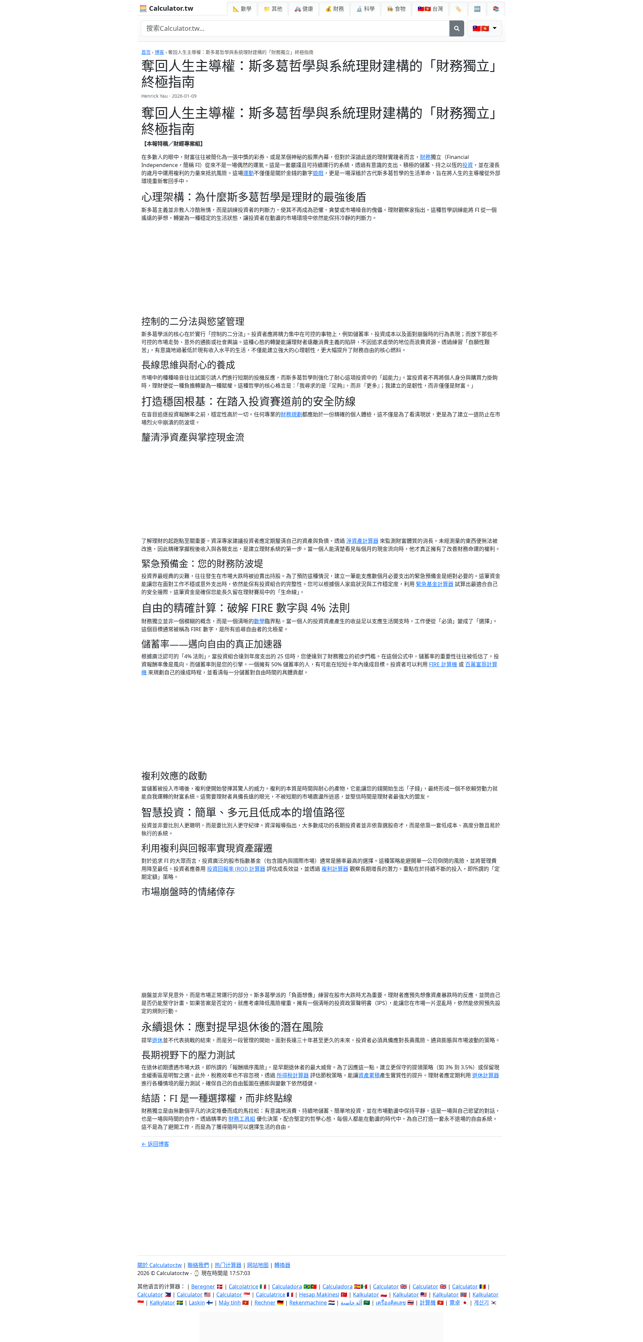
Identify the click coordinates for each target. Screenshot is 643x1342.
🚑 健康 (303, 8)
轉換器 (282, 1265)
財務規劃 (291, 414)
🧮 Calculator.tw (166, 8)
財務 (425, 157)
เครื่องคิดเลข (391, 1302)
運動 (248, 173)
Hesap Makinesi (319, 1294)
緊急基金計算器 (434, 584)
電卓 (454, 1302)
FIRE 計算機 (443, 664)
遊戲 (318, 173)
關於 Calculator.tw (159, 1265)
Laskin (197, 1302)
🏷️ (458, 8)
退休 (157, 1040)
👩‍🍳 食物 (396, 8)
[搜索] (456, 28)
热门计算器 (228, 1265)
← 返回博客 (155, 1144)
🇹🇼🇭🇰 (430, 8)
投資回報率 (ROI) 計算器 (236, 868)
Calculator (386, 1286)
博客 (159, 52)
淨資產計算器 (362, 540)
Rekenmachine (308, 1302)
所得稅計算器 (293, 1075)
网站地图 (258, 1265)
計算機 (428, 1302)
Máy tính (230, 1302)
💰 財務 (334, 8)
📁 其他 (273, 8)
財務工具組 (241, 1118)
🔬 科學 (365, 8)
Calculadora (287, 1286)
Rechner (265, 1302)
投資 (467, 165)
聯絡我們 (198, 1265)
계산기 (481, 1302)
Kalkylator (162, 1302)
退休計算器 (485, 1075)
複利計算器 (335, 868)
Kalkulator (366, 1294)
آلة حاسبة (351, 1302)
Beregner (203, 1286)
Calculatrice (270, 1294)
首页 (146, 52)
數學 (259, 621)
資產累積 (369, 1075)
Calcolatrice (243, 1286)
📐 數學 (242, 8)
